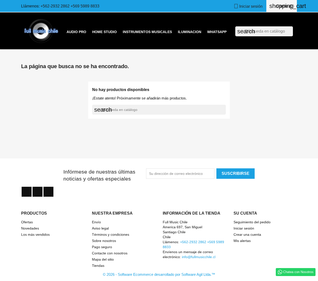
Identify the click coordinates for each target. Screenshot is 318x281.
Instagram (48, 192)
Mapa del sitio (103, 259)
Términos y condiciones (110, 234)
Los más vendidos (35, 234)
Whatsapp (217, 32)
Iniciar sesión (244, 228)
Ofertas (27, 222)
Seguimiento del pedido (252, 222)
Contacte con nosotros (109, 253)
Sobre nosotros (104, 241)
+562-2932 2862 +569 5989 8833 (69, 6)
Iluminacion (189, 32)
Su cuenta (245, 213)
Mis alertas (242, 241)
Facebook (27, 192)
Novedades (30, 228)
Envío (96, 222)
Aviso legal (100, 228)
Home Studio (104, 32)
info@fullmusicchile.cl (198, 257)
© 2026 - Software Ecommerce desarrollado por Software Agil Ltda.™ (159, 274)
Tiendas (98, 266)
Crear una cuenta (247, 234)
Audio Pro (76, 32)
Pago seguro (102, 247)
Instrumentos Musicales (147, 32)
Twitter (37, 192)
